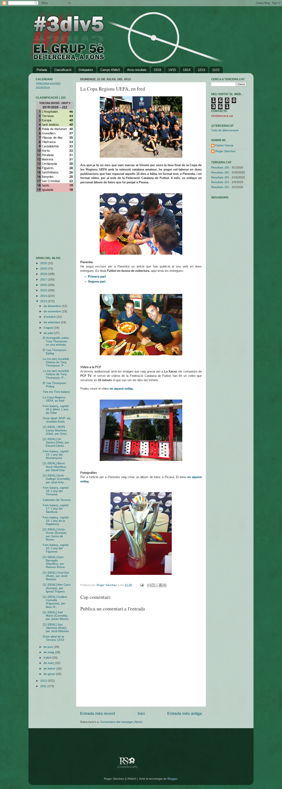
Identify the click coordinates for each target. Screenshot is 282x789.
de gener (50, 674)
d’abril (48, 657)
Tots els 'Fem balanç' (56, 391)
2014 (44, 295)
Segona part (96, 281)
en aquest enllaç (121, 388)
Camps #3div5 (110, 70)
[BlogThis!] (153, 585)
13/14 (186, 70)
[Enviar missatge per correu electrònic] (142, 585)
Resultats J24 (220, 177)
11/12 (215, 70)
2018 (44, 274)
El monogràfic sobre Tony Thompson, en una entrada (56, 341)
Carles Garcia (224, 145)
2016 (44, 284)
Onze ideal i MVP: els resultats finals (57, 420)
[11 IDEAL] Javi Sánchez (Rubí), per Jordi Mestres (56, 628)
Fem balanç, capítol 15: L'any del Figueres (56, 548)
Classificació (62, 70)
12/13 (201, 70)
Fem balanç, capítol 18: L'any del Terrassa (56, 491)
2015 (44, 290)
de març (49, 663)
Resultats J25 (220, 172)
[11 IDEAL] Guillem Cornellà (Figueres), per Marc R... (55, 602)
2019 (44, 268)
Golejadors (85, 70)
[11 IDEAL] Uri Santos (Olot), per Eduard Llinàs (56, 442)
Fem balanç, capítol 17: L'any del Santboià (56, 508)
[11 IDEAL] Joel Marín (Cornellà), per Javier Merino (56, 616)
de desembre (53, 306)
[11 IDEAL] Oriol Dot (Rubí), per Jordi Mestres (56, 576)
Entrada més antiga (184, 713)
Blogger (172, 778)
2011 (43, 686)
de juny (49, 646)
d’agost (49, 327)
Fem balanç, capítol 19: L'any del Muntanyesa (56, 455)
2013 (44, 301)
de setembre (52, 322)
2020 (44, 263)
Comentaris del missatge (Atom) (121, 721)
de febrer (50, 668)
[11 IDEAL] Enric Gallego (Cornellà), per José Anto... (57, 479)
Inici (141, 713)
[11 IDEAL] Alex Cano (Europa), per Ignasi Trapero (57, 588)
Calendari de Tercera (56, 499)
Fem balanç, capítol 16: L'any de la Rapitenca (56, 521)
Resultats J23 (220, 182)
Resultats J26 (220, 167)
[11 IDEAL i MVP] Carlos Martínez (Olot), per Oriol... (56, 430)
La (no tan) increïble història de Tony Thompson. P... (56, 362)
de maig (49, 652)
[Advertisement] (48, 224)
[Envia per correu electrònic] (149, 585)
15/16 (157, 70)
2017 (44, 279)
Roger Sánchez (107, 585)
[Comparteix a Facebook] (161, 585)
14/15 (172, 70)
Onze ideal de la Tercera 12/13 (53, 638)
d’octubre (50, 316)
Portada (42, 70)
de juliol (49, 333)
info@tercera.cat (222, 115)
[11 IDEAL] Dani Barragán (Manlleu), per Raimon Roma (54, 562)
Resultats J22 (220, 187)
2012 (44, 680)
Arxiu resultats (137, 70)
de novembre (53, 311)
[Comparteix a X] (157, 585)
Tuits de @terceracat (224, 130)
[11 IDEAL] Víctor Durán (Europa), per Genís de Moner (55, 534)
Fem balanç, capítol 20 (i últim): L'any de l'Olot (56, 409)
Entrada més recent (97, 713)
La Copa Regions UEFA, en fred (54, 399)
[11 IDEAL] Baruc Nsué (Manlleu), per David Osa (55, 466)
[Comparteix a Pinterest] (165, 585)
